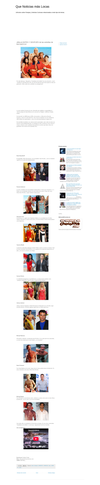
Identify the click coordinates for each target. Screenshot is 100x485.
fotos (50, 465)
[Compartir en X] (22, 466)
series (20, 467)
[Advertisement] (50, 26)
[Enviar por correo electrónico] (19, 466)
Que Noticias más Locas (32, 6)
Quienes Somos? (63, 44)
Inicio (37, 472)
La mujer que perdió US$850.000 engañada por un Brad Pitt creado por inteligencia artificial (73, 203)
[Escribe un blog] (20, 466)
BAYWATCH (41, 465)
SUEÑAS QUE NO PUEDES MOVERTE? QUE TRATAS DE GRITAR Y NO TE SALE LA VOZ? (73, 175)
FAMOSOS (46, 465)
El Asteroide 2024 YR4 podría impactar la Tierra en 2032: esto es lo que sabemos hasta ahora (74, 194)
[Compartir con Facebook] (24, 466)
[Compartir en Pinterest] (25, 466)
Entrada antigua (51, 472)
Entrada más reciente (21, 472)
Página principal (63, 43)
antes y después (34, 465)
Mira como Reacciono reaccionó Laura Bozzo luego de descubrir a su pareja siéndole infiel (74, 185)
